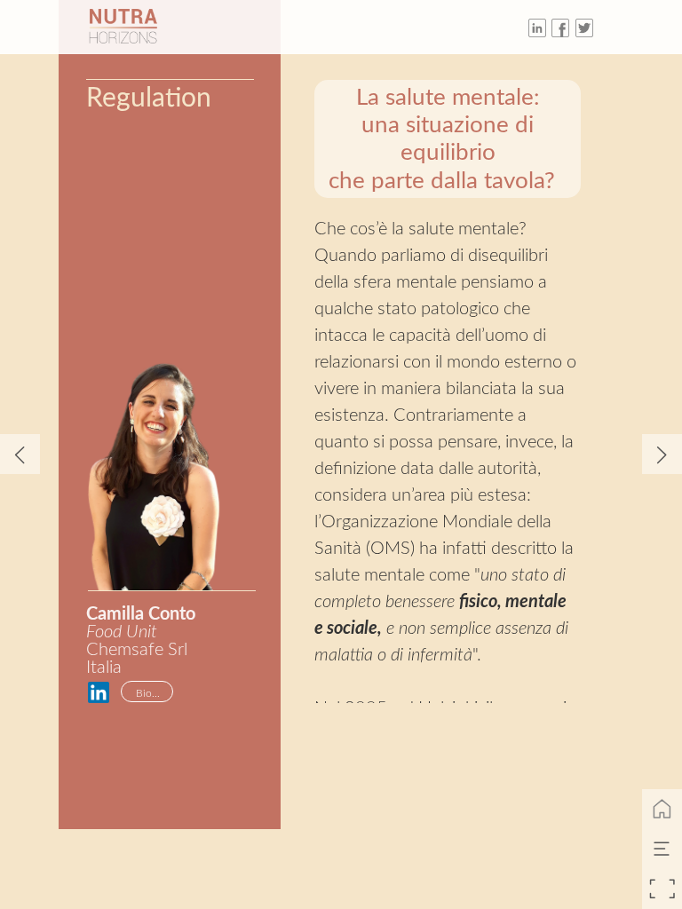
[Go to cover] (662, 809)
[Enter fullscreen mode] (662, 889)
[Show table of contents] (662, 849)
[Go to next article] (662, 454)
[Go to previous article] (20, 454)
